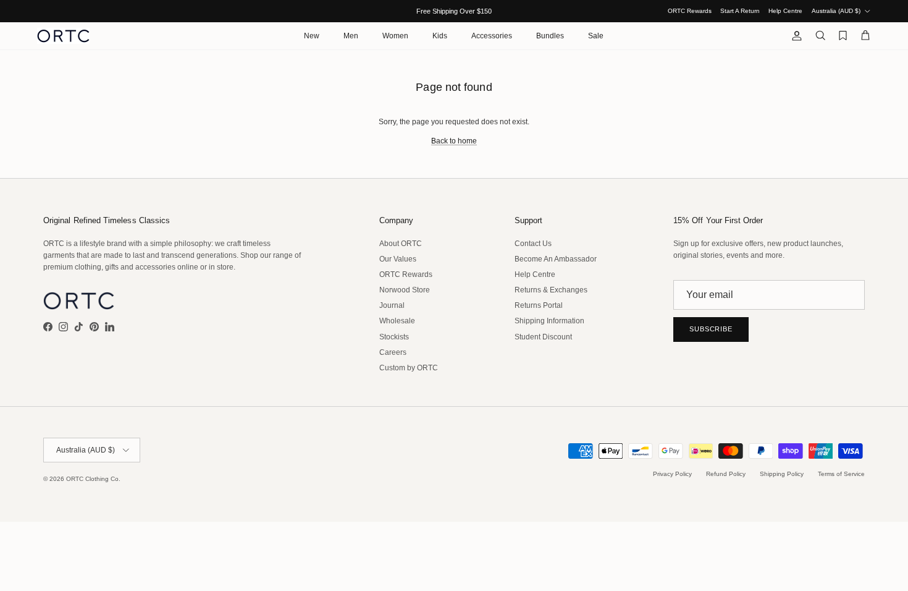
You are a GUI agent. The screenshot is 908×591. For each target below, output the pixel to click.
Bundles (550, 36)
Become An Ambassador (556, 259)
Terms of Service (841, 473)
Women (395, 36)
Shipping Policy (782, 473)
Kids (439, 36)
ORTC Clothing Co (92, 478)
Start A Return (740, 10)
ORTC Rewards (690, 10)
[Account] (794, 35)
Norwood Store (404, 290)
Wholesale (397, 321)
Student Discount (543, 337)
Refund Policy (726, 473)
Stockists (394, 337)
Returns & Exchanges (551, 290)
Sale (595, 36)
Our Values (397, 259)
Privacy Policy (672, 473)
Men (350, 36)
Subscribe (711, 329)
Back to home (454, 141)
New (311, 36)
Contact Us (533, 243)
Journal (392, 305)
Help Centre (785, 10)
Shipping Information (549, 321)
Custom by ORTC (408, 368)
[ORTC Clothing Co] (63, 36)
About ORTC (400, 243)
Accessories (491, 36)
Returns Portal (539, 305)
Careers (392, 352)
